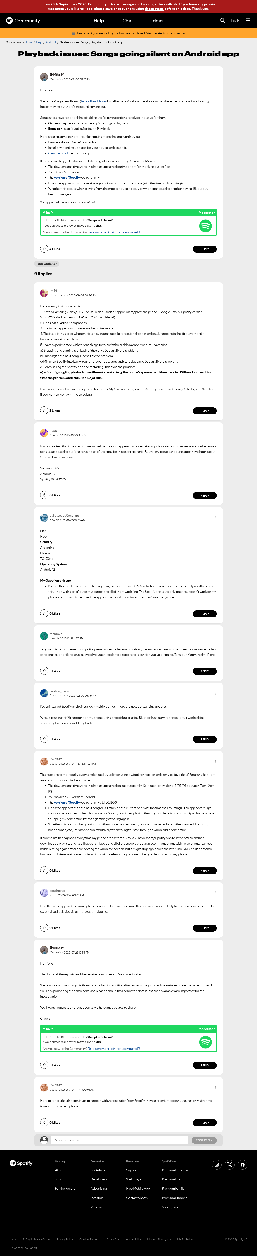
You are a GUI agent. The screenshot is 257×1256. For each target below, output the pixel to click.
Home (28, 42)
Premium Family (173, 1188)
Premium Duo (171, 1179)
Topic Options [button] (45, 264)
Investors (97, 1198)
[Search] (222, 20)
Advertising (99, 1188)
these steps (154, 8)
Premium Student (174, 1198)
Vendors (97, 1207)
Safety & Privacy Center (37, 1239)
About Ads (113, 1239)
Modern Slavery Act (159, 1239)
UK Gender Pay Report (23, 1248)
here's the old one (93, 101)
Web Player (134, 1179)
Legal (13, 1239)
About (59, 1170)
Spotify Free (170, 1207)
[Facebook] (242, 1165)
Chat (127, 20)
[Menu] (247, 20)
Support (132, 1170)
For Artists (98, 1170)
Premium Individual (175, 1170)
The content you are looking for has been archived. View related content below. (130, 33)
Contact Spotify (137, 1198)
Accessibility (133, 1239)
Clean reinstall (58, 153)
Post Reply (204, 1140)
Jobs (58, 1179)
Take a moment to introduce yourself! (114, 232)
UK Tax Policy (185, 1239)
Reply (205, 249)
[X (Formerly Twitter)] (230, 1165)
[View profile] (44, 76)
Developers (99, 1179)
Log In (235, 20)
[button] (216, 77)
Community (27, 20)
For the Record (65, 1188)
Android (51, 42)
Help (99, 20)
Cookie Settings (89, 1239)
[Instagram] (217, 1165)
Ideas (157, 20)
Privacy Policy (65, 1239)
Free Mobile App (138, 1188)
